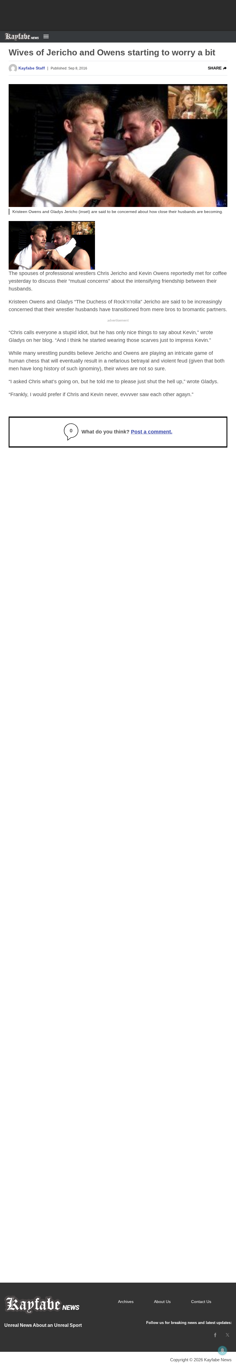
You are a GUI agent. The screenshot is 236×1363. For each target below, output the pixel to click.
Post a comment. (151, 432)
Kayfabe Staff (31, 68)
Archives (126, 1301)
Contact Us (201, 1301)
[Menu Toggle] (46, 36)
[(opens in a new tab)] (215, 1335)
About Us (162, 1301)
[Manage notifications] (222, 1350)
